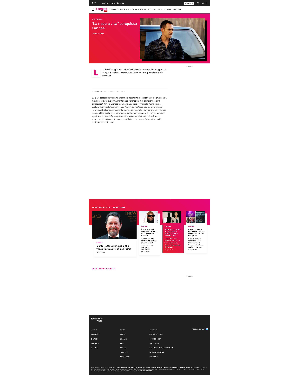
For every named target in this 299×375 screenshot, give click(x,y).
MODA (160, 10)
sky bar (123, 348)
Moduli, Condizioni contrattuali (120, 367)
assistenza (189, 367)
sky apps (123, 339)
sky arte (94, 348)
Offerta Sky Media (157, 352)
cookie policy (155, 339)
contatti (196, 367)
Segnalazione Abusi (146, 370)
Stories (168, 10)
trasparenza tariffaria (178, 367)
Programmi (124, 357)
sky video (95, 343)
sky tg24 (94, 339)
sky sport (95, 334)
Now (122, 343)
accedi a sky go (198, 329)
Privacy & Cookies (136, 367)
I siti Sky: (94, 330)
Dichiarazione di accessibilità (161, 348)
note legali (154, 343)
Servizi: (122, 330)
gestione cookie (156, 334)
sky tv (122, 334)
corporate (154, 357)
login (204, 3)
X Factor (152, 10)
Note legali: (153, 330)
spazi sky (124, 352)
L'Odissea (114, 10)
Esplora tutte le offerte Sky (113, 3)
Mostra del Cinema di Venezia (133, 10)
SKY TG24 (177, 10)
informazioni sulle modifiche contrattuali (155, 367)
